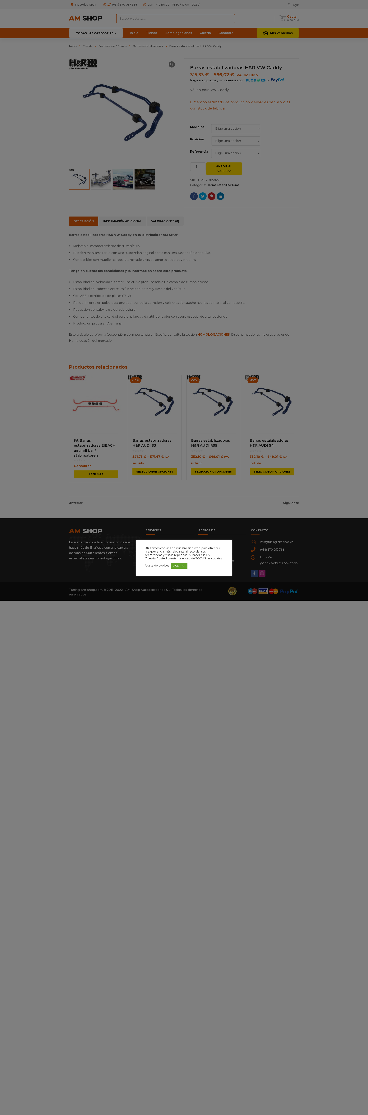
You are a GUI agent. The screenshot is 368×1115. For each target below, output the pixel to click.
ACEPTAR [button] (179, 565)
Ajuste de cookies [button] (157, 565)
